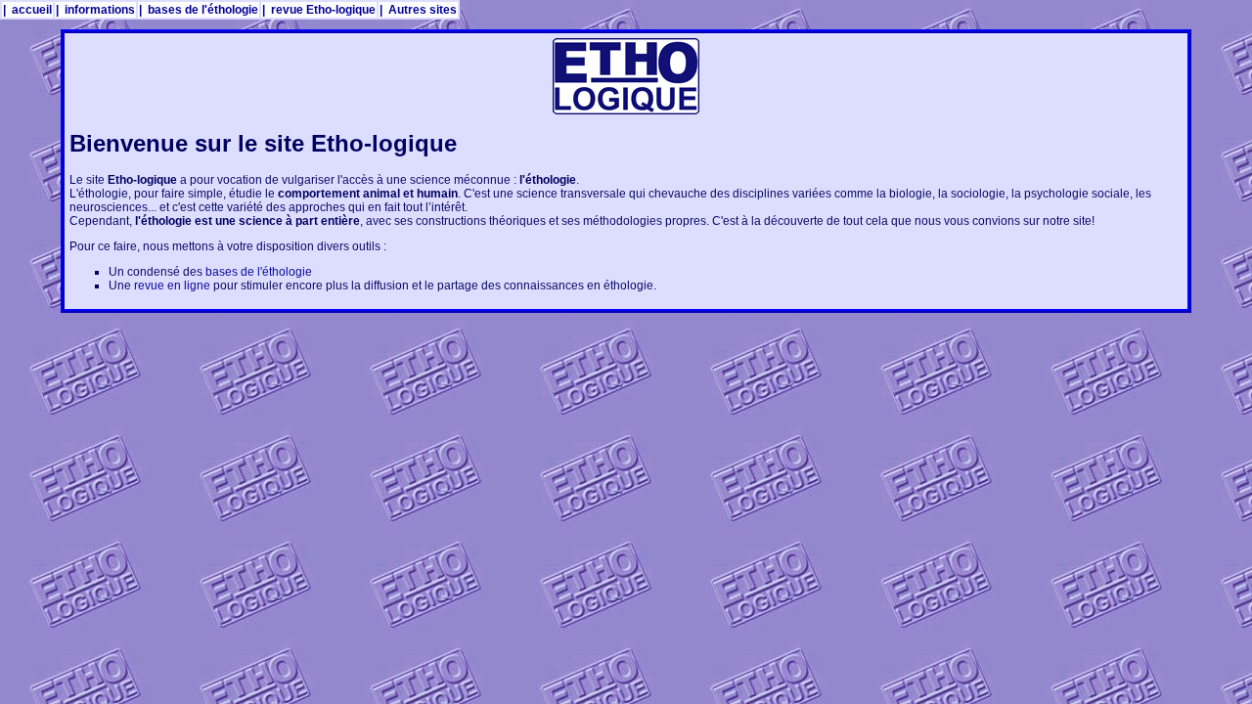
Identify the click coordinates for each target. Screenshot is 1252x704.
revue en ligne (172, 285)
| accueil (27, 10)
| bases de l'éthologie (198, 10)
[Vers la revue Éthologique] (626, 110)
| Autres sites (418, 10)
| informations (95, 10)
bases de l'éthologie (258, 272)
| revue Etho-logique (319, 10)
